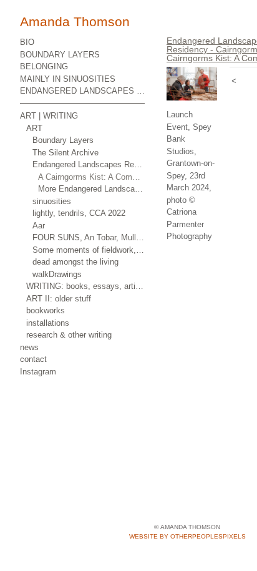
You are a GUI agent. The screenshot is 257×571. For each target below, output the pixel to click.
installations (47, 323)
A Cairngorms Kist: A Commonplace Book (91, 177)
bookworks (45, 310)
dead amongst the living (75, 261)
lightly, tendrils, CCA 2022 (78, 213)
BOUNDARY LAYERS (60, 54)
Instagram (38, 371)
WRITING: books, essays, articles (85, 286)
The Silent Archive (65, 152)
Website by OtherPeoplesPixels (187, 536)
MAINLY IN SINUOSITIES (67, 79)
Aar (38, 225)
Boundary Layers (63, 140)
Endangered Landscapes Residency (88, 164)
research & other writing (69, 334)
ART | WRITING (49, 115)
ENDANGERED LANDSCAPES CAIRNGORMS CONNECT (82, 90)
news (29, 347)
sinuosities (51, 201)
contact (33, 359)
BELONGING (44, 66)
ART (34, 128)
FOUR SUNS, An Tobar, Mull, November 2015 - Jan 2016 (88, 237)
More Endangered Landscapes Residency (91, 188)
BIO (27, 42)
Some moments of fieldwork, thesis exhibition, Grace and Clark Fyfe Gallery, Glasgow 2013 (88, 250)
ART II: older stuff (58, 298)
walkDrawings (57, 274)
